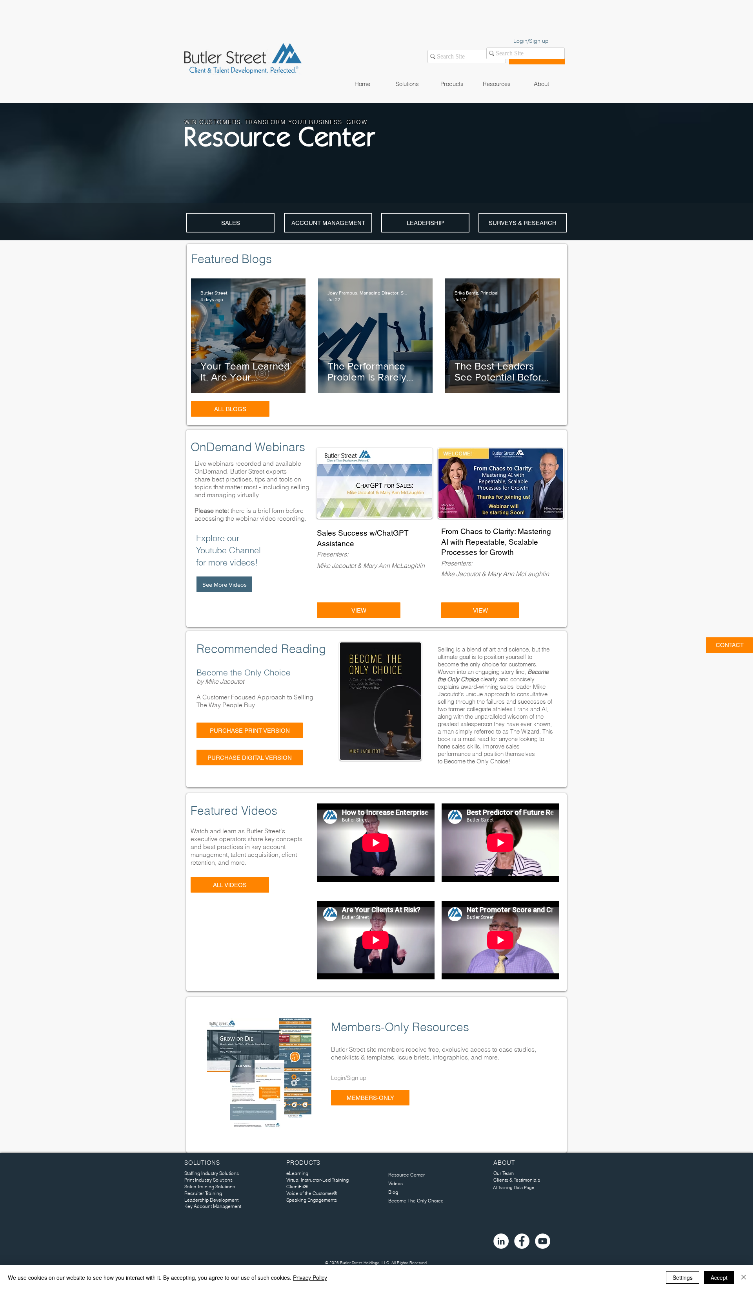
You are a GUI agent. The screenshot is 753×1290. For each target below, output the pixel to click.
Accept (719, 1277)
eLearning (297, 1173)
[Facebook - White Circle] (521, 1241)
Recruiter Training (203, 1193)
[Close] (743, 1277)
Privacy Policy (310, 1277)
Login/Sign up (531, 40)
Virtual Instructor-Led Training (317, 1180)
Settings (683, 1277)
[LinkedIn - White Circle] (501, 1241)
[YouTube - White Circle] (542, 1241)
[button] (407, 84)
